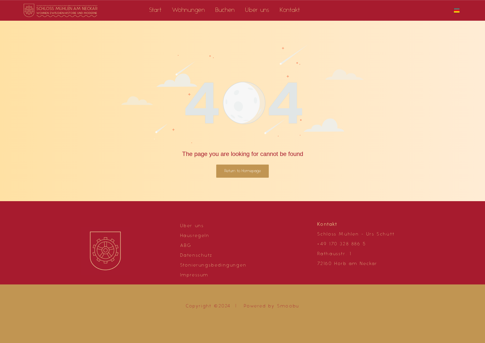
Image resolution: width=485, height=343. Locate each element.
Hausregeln (195, 236)
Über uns (192, 226)
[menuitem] (155, 10)
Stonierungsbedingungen (213, 265)
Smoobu (288, 306)
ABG (186, 246)
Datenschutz (196, 255)
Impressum (194, 275)
